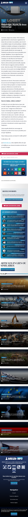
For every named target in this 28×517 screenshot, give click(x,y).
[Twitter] (9, 467)
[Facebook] (4, 467)
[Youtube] (14, 467)
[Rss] (18, 467)
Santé (4, 21)
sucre (16, 157)
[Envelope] (14, 471)
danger (8, 157)
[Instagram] (23, 467)
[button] (26, 3)
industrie (12, 157)
